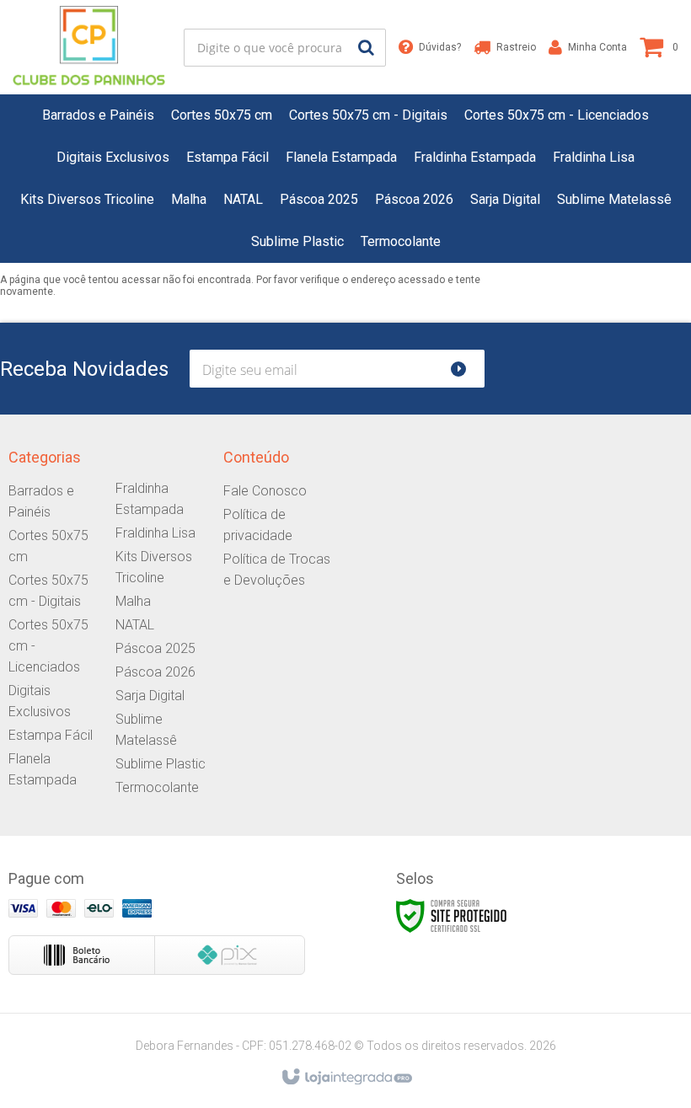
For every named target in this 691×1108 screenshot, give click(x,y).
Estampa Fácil (50, 735)
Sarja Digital (150, 696)
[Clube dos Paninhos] (89, 47)
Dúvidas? (440, 47)
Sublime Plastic (160, 764)
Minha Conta (597, 47)
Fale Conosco (265, 491)
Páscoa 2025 (155, 648)
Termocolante (157, 787)
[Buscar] (366, 48)
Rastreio (516, 47)
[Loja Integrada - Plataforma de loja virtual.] (346, 1078)
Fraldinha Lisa (155, 533)
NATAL (134, 625)
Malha (133, 601)
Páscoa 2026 (155, 672)
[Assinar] (466, 369)
